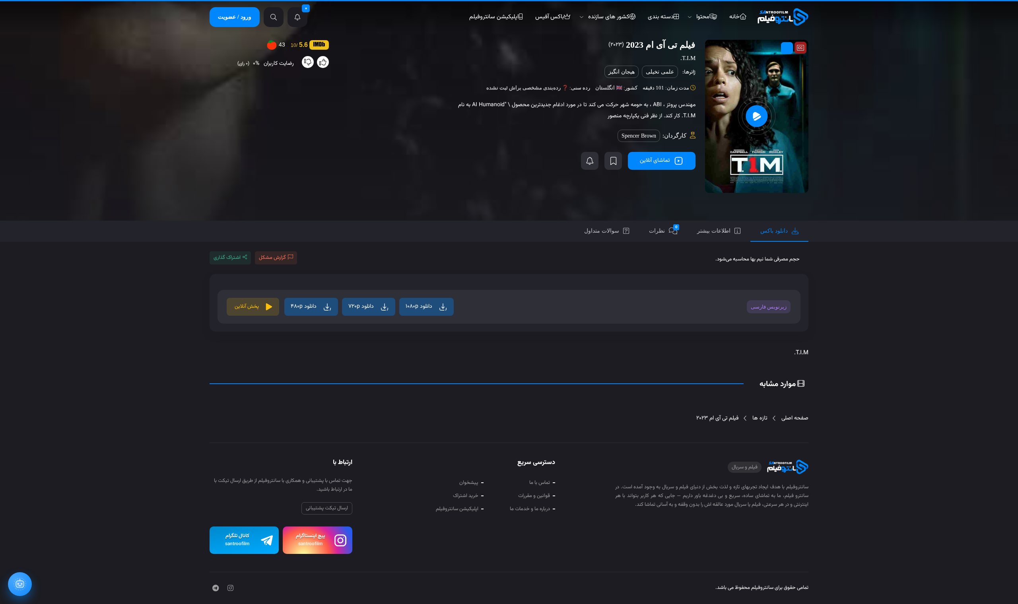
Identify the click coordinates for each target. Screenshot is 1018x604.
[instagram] (230, 589)
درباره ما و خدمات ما (530, 509)
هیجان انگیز (621, 72)
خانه (734, 16)
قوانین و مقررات (534, 496)
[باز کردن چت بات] (20, 584)
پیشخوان (468, 483)
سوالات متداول (601, 231)
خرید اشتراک (465, 496)
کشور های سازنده (608, 16)
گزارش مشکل (272, 258)
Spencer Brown (639, 136)
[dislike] (308, 62)
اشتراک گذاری (227, 258)
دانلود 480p (304, 306)
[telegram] (215, 589)
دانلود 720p (361, 306)
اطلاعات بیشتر (713, 231)
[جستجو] (274, 17)
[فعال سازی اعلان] (589, 161)
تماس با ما (539, 483)
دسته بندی (661, 16)
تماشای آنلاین (655, 160)
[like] (323, 62)
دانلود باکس (774, 231)
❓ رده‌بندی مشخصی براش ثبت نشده (527, 88)
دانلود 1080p (419, 306)
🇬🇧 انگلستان (608, 88)
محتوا (702, 16)
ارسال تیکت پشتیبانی (327, 508)
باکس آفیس (549, 16)
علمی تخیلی (660, 72)
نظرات (663, 229)
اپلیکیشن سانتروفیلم (494, 16)
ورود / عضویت (234, 17)
